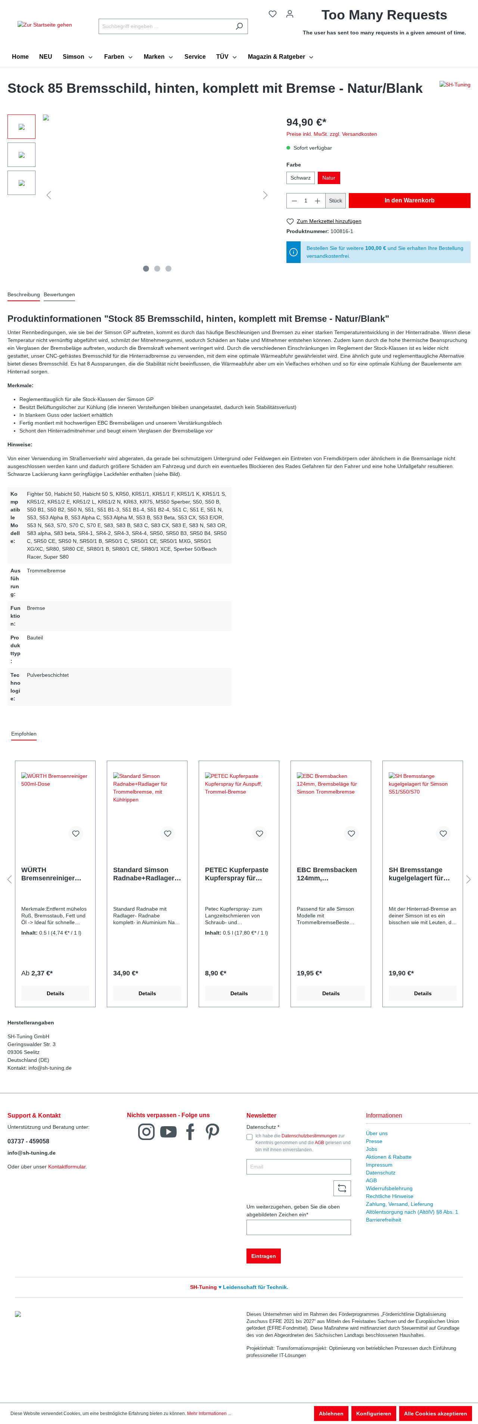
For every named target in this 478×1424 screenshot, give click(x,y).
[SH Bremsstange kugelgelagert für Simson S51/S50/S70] (423, 809)
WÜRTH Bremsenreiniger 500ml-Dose (48, 874)
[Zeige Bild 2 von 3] (157, 269)
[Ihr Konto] (289, 14)
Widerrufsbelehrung (389, 1188)
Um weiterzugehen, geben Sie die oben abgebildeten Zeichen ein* (293, 1210)
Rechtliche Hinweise (389, 1196)
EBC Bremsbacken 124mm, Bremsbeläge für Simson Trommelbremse (327, 874)
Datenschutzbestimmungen (309, 1136)
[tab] (23, 295)
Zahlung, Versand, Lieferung (399, 1204)
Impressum (379, 1165)
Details (55, 993)
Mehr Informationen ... (209, 1413)
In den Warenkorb (410, 200)
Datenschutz (380, 1173)
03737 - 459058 (28, 1141)
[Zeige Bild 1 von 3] (146, 269)
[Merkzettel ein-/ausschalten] (75, 833)
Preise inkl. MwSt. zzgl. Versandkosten (331, 134)
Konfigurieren (373, 1414)
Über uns (377, 1133)
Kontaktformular (67, 1167)
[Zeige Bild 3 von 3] (168, 269)
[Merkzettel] (272, 14)
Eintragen (263, 1256)
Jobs (371, 1149)
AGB (319, 1142)
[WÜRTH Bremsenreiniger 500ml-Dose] (55, 809)
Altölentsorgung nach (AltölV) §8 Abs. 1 (412, 1212)
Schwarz (301, 178)
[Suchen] (239, 26)
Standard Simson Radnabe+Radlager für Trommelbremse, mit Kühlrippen (145, 874)
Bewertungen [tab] (59, 294)
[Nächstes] (265, 195)
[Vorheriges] (48, 195)
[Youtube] (168, 1131)
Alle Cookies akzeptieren (435, 1414)
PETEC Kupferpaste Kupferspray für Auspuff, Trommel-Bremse (237, 874)
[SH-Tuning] (455, 90)
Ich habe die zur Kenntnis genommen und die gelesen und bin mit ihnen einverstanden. (303, 1142)
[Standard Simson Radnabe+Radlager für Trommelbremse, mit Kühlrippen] (147, 809)
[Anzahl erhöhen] (318, 200)
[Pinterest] (212, 1131)
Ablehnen (331, 1414)
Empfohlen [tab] (24, 734)
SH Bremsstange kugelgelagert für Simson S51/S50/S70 (421, 874)
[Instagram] (146, 1131)
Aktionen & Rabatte (389, 1157)
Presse (374, 1141)
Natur (328, 178)
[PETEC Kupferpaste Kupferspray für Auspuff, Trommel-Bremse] (239, 809)
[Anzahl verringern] (294, 200)
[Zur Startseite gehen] (44, 25)
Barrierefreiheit (383, 1220)
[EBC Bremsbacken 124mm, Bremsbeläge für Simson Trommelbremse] (331, 809)
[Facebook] (190, 1131)
